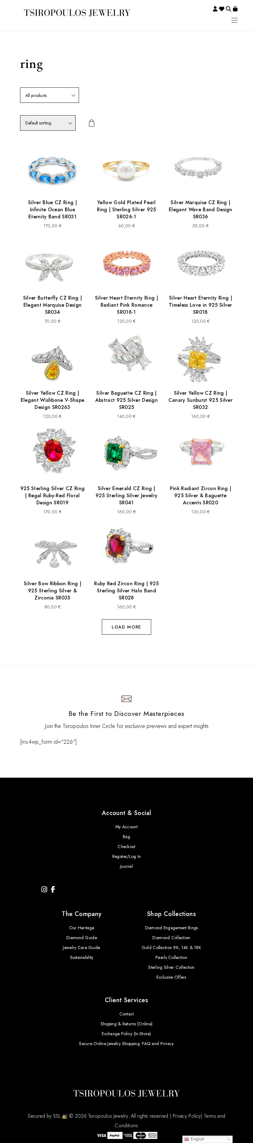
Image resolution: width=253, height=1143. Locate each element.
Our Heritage (81, 928)
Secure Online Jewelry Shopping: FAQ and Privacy (126, 1043)
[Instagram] (44, 889)
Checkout (126, 846)
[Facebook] (53, 889)
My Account (126, 827)
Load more (126, 627)
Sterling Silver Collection (171, 967)
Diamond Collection (171, 938)
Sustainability (81, 957)
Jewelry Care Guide (81, 947)
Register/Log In (126, 856)
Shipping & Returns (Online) (127, 1024)
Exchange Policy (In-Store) (126, 1034)
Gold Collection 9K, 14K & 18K (171, 947)
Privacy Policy (187, 1116)
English (196, 1139)
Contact (126, 1014)
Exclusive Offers (171, 977)
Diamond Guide (81, 938)
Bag (126, 837)
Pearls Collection (171, 957)
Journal (126, 866)
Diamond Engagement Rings (171, 928)
